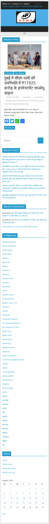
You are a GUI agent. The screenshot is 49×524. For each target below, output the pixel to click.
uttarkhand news (23, 104)
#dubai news (11, 101)
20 (17, 502)
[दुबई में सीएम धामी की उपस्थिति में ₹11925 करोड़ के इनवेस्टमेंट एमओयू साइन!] (24, 45)
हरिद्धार (4, 441)
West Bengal (7, 388)
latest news (7, 335)
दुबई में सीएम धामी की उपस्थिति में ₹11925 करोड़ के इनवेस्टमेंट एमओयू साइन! (24, 85)
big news (6, 262)
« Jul (4, 514)
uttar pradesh (8, 376)
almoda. (5, 258)
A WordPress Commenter (13, 226)
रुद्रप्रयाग (5, 436)
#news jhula (7, 250)
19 (11, 502)
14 (24, 498)
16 (36, 498)
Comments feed (9, 468)
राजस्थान (5, 428)
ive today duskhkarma (11, 323)
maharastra (7, 339)
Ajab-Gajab (7, 254)
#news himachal (9, 246)
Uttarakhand (19, 73)
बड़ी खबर (5, 424)
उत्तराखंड (5, 404)
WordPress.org (8, 472)
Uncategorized (8, 372)
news (42, 101)
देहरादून (4, 416)
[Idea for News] (26, 11)
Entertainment (8, 298)
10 (43, 493)
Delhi (4, 290)
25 (5, 507)
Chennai (5, 274)
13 (17, 498)
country (5, 282)
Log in (4, 460)
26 (11, 507)
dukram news (8, 294)
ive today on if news (10, 327)
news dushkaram (9, 355)
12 (11, 498)
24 (43, 502)
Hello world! (32, 226)
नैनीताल (4, 420)
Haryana (5, 307)
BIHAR (5, 266)
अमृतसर (4, 396)
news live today (10, 104)
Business (6, 270)
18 (5, 502)
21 (24, 502)
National (8, 73)
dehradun (6, 286)
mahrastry (6, 343)
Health (5, 311)
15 (30, 498)
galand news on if (9, 303)
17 (43, 498)
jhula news (6, 331)
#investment (21, 101)
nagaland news (8, 347)
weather (5, 384)
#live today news (33, 101)
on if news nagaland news (13, 359)
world (4, 392)
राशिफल (4, 432)
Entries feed (7, 464)
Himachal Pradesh (10, 319)
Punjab (5, 363)
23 (36, 502)
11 (5, 498)
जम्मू (3, 412)
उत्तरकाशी (5, 400)
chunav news (7, 278)
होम (3, 445)
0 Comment (38, 97)
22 (30, 502)
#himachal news (9, 242)
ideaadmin (27, 97)
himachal (6, 315)
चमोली (4, 408)
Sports (5, 367)
